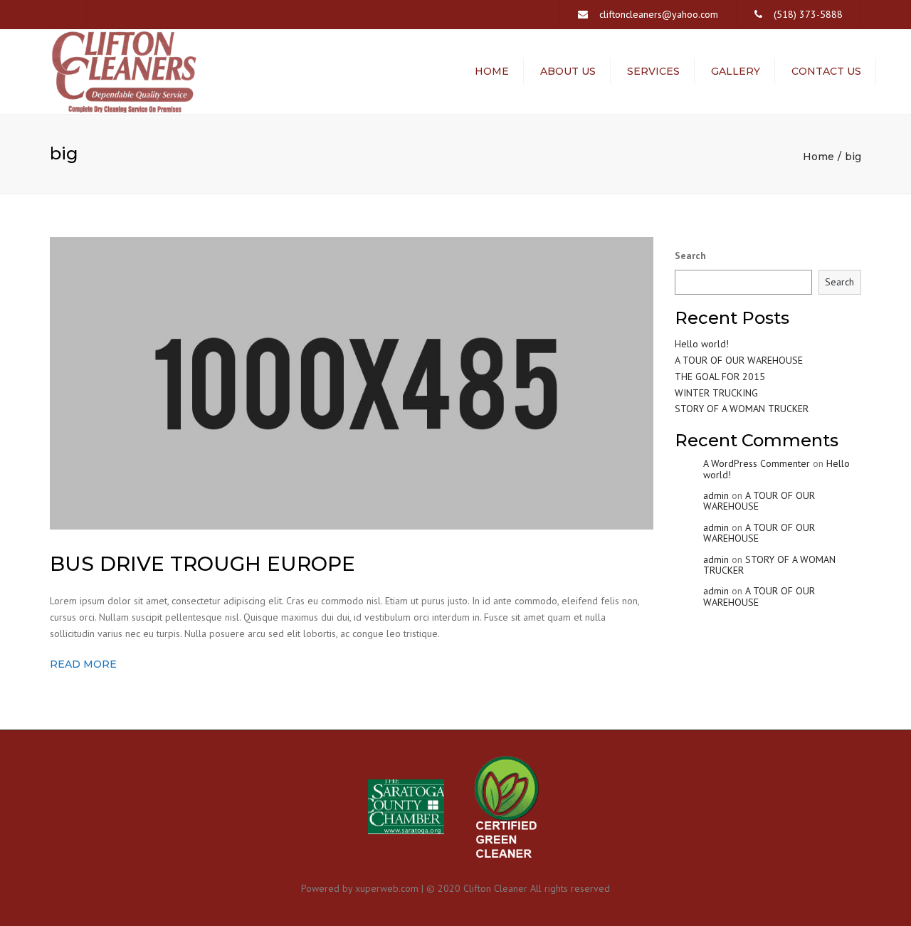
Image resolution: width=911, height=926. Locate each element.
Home (492, 71)
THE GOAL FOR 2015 (720, 376)
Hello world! (702, 343)
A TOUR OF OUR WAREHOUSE (739, 360)
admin (716, 495)
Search (690, 255)
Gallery (735, 71)
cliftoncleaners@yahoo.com (658, 14)
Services (653, 71)
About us (568, 71)
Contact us (826, 71)
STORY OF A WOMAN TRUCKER (742, 408)
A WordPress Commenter (756, 463)
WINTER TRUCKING (716, 392)
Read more (83, 664)
